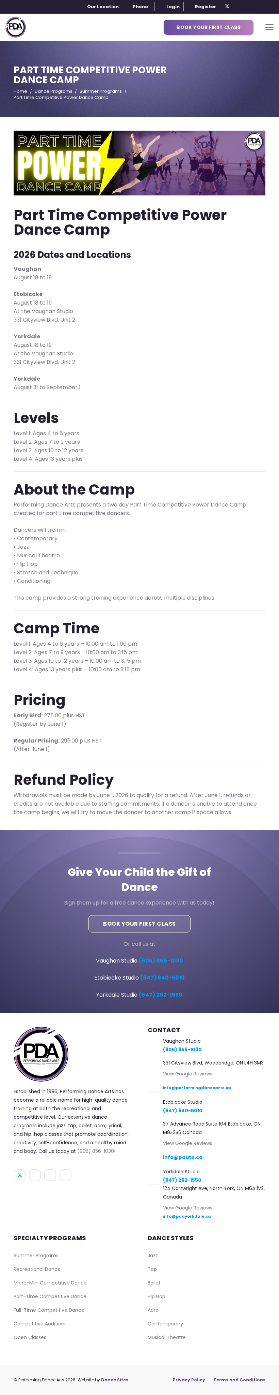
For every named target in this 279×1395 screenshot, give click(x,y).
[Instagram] (245, 6)
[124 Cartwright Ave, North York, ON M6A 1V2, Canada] (155, 1189)
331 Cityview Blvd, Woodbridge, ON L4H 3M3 (213, 1062)
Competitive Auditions (40, 1323)
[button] (136, 6)
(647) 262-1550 (182, 1180)
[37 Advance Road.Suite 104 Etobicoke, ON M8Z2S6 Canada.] (155, 1125)
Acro (153, 1310)
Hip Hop (156, 1296)
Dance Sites (114, 1380)
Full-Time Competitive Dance (49, 1310)
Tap (152, 1269)
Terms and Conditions (239, 1380)
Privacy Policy (189, 1380)
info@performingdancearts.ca (197, 1087)
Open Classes (30, 1337)
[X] (227, 6)
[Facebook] (236, 6)
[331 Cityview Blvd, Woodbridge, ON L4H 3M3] (155, 1064)
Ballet (154, 1282)
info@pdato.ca (182, 1157)
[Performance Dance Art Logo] (15, 27)
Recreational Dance (37, 1269)
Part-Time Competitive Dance (50, 1296)
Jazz (153, 1255)
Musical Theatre (167, 1337)
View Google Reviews (187, 1073)
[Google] (253, 6)
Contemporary (165, 1323)
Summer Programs (36, 1255)
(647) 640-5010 (182, 1110)
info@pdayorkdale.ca (187, 1216)
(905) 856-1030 (95, 1151)
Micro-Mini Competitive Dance (50, 1282)
